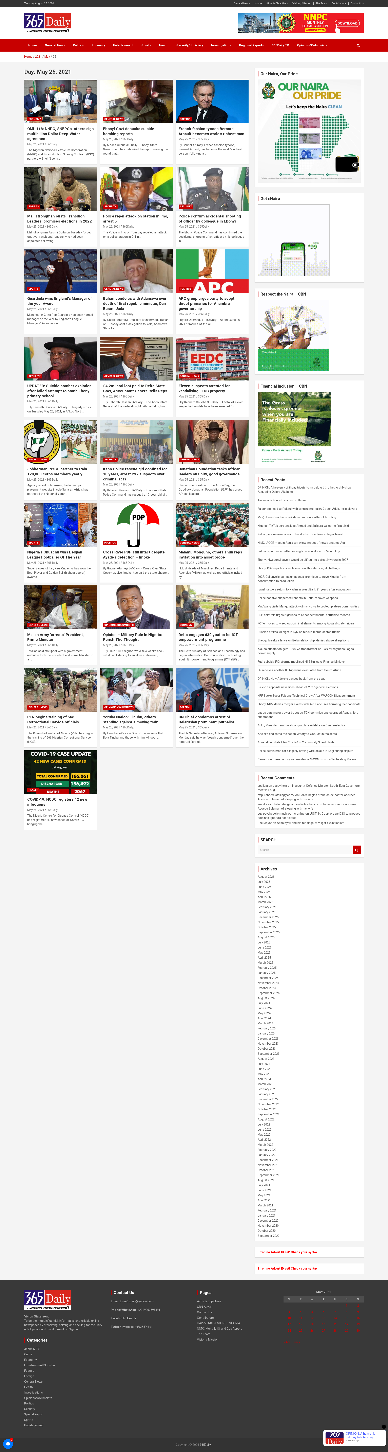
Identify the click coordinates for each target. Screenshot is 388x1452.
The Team (321, 3)
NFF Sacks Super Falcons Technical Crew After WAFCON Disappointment (306, 695)
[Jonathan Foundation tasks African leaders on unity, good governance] (212, 442)
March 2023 (265, 1084)
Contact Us (357, 3)
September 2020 (268, 1236)
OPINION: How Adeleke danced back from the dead (291, 678)
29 (346, 1330)
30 (358, 1330)
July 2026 (264, 882)
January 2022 (266, 1155)
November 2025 (268, 922)
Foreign (185, 119)
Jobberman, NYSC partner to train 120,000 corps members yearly (57, 471)
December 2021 (268, 1160)
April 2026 (264, 897)
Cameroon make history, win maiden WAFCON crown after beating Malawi (307, 759)
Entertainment (123, 45)
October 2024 (267, 988)
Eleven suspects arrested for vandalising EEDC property (204, 388)
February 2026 (267, 907)
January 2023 (266, 1094)
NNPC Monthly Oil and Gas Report (219, 1328)
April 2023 (264, 1079)
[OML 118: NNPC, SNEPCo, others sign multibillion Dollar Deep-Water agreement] (60, 101)
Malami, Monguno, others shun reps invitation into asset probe (210, 555)
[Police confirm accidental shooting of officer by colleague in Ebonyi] (212, 189)
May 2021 (264, 1195)
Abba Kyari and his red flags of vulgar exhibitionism (310, 823)
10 (289, 1318)
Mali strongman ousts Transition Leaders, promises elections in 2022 (59, 219)
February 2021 (267, 1210)
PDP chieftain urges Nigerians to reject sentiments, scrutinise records (304, 615)
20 (323, 1324)
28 (335, 1330)
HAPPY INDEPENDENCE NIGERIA (218, 1323)
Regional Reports (251, 45)
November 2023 (268, 1043)
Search (357, 850)
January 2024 (266, 1033)
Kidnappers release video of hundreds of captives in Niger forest (300, 534)
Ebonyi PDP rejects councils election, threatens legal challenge (299, 568)
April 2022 (264, 1139)
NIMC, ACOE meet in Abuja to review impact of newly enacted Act (301, 543)
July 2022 (264, 1124)
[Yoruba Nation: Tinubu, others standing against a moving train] (136, 690)
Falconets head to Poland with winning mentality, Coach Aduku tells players (307, 509)
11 (300, 1318)
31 (289, 1337)
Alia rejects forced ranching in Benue (282, 500)
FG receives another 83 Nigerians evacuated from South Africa (299, 670)
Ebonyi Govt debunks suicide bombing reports (128, 131)
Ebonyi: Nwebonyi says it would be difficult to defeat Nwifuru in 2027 (303, 560)
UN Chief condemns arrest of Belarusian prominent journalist (206, 719)
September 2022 (268, 1114)
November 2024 (268, 983)
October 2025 (267, 927)
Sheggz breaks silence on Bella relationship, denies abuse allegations (303, 640)
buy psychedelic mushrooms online (281, 813)
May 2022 (264, 1134)
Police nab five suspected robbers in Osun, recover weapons (298, 598)
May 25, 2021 (35, 144)
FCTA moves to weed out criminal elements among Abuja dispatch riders (306, 623)
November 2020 (268, 1225)
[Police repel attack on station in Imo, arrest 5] (136, 189)
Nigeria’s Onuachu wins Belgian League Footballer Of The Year (54, 555)
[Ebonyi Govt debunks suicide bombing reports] (136, 101)
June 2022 (264, 1129)
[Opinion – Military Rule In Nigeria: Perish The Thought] (136, 607)
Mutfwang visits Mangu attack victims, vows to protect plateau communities (308, 606)
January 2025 (266, 973)
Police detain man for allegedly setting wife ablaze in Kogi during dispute (305, 751)
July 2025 (264, 942)
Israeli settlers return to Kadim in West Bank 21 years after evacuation (304, 589)
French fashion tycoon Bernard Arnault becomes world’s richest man (211, 131)
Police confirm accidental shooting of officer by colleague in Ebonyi (210, 219)
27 (323, 1330)
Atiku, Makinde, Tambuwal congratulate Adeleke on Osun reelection (302, 725)
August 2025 (266, 937)
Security (110, 206)
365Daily (205, 1445)
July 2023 (264, 1064)
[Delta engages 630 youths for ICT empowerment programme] (212, 607)
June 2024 (264, 1008)
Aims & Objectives (277, 3)
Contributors (339, 3)
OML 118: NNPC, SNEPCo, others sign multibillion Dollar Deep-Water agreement (60, 133)
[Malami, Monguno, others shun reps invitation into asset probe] (212, 525)
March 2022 (265, 1145)
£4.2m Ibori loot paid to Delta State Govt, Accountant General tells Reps (135, 388)
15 (346, 1318)
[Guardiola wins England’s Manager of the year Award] (60, 271)
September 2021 (268, 1175)
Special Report (33, 1414)
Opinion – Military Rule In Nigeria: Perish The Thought (132, 637)
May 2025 (264, 952)
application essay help (272, 785)
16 (358, 1318)
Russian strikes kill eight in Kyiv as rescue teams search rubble (299, 632)
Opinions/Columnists (312, 45)
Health (163, 45)
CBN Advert (204, 1307)
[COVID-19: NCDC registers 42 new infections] (60, 772)
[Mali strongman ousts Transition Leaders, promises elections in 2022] (60, 189)
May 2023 (264, 1074)
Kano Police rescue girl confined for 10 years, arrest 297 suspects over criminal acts (135, 474)
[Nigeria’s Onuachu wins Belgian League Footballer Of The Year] (60, 525)
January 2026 (266, 912)
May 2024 (264, 1013)
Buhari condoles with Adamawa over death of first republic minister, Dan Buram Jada (135, 303)
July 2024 (264, 1003)
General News (242, 3)
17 (289, 1324)
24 (289, 1330)
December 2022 (268, 1099)
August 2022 (266, 1119)
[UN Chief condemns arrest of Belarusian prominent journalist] (212, 690)
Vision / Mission (301, 3)
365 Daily (204, 314)
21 (335, 1324)
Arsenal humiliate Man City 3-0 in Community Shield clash (296, 742)
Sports (146, 45)
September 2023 (268, 1054)
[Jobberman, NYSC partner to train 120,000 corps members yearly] (60, 442)
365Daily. (52, 144)
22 (346, 1324)
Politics (78, 45)
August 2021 (266, 1180)
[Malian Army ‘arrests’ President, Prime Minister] (60, 607)
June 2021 (264, 1190)
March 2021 (265, 1205)
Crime (28, 1354)
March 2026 (265, 902)
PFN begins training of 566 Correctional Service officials (53, 719)
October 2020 (267, 1231)
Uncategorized (33, 1425)
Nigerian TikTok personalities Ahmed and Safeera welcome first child (303, 526)
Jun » (296, 1342)
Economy (98, 45)
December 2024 (268, 978)
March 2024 (265, 1023)
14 (335, 1318)
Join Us (131, 1318)
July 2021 (264, 1185)
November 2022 (268, 1104)
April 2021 (264, 1200)
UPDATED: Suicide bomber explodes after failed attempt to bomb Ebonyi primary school (59, 391)
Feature (29, 1371)
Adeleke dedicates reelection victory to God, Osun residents (297, 734)
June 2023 (264, 1069)
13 (323, 1318)
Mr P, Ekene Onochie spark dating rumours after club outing (297, 517)
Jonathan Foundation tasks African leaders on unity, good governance (209, 471)
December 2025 (268, 917)
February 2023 (267, 1089)
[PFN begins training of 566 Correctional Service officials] (60, 690)
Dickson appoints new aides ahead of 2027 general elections (298, 687)
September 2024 (268, 993)
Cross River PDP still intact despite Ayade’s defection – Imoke (134, 555)
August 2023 (266, 1059)
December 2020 (268, 1220)
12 (312, 1318)
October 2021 (267, 1170)
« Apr (287, 1342)
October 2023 (267, 1048)
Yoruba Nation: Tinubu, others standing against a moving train (130, 719)
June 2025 (264, 947)
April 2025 (264, 957)
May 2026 (264, 892)
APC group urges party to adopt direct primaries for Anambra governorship (206, 303)
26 (312, 1330)
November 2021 (268, 1165)
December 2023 (268, 1038)
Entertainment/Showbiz (39, 1365)
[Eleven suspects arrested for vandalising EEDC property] (212, 359)
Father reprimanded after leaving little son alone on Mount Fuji (299, 551)
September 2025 (268, 932)
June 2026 (264, 887)
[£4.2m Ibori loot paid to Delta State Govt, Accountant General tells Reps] (136, 359)
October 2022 (267, 1109)
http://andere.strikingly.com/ (276, 795)
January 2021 (266, 1215)
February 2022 (267, 1150)
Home (258, 3)
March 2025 (265, 962)
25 (300, 1330)
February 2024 (267, 1028)
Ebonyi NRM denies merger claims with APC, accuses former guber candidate (309, 704)
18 (300, 1324)
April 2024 (264, 1018)
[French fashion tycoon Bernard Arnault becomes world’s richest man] (212, 101)
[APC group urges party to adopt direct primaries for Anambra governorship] (212, 271)
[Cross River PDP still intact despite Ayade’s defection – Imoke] (136, 525)
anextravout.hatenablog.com (276, 804)
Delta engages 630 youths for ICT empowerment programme (208, 637)
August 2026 (266, 877)
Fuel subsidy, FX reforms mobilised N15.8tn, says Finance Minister (301, 661)
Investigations (221, 45)
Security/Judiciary (189, 45)
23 (358, 1324)
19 (312, 1324)
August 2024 (266, 998)
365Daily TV (280, 45)
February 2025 (267, 968)
